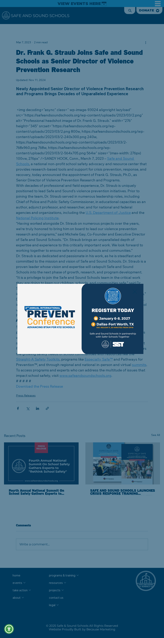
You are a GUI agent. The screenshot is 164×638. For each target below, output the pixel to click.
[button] (135, 291)
